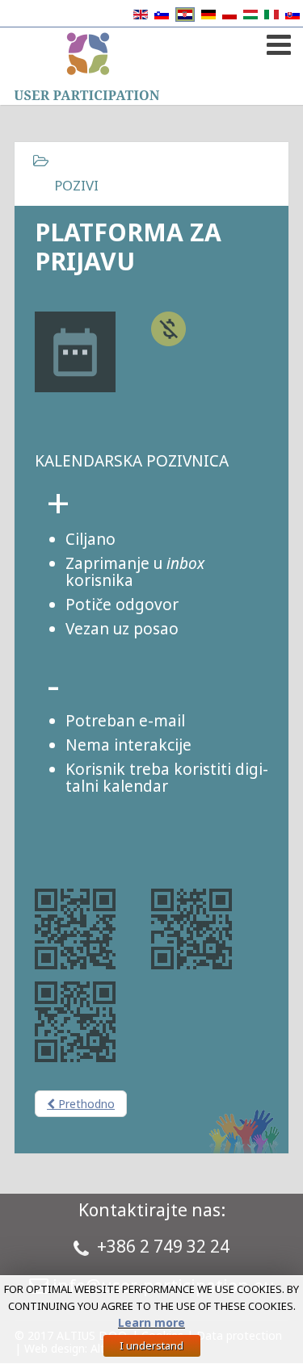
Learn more (151, 1322)
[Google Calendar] (191, 931)
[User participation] (87, 65)
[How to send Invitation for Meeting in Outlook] (75, 1024)
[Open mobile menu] (277, 41)
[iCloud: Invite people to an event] (75, 931)
